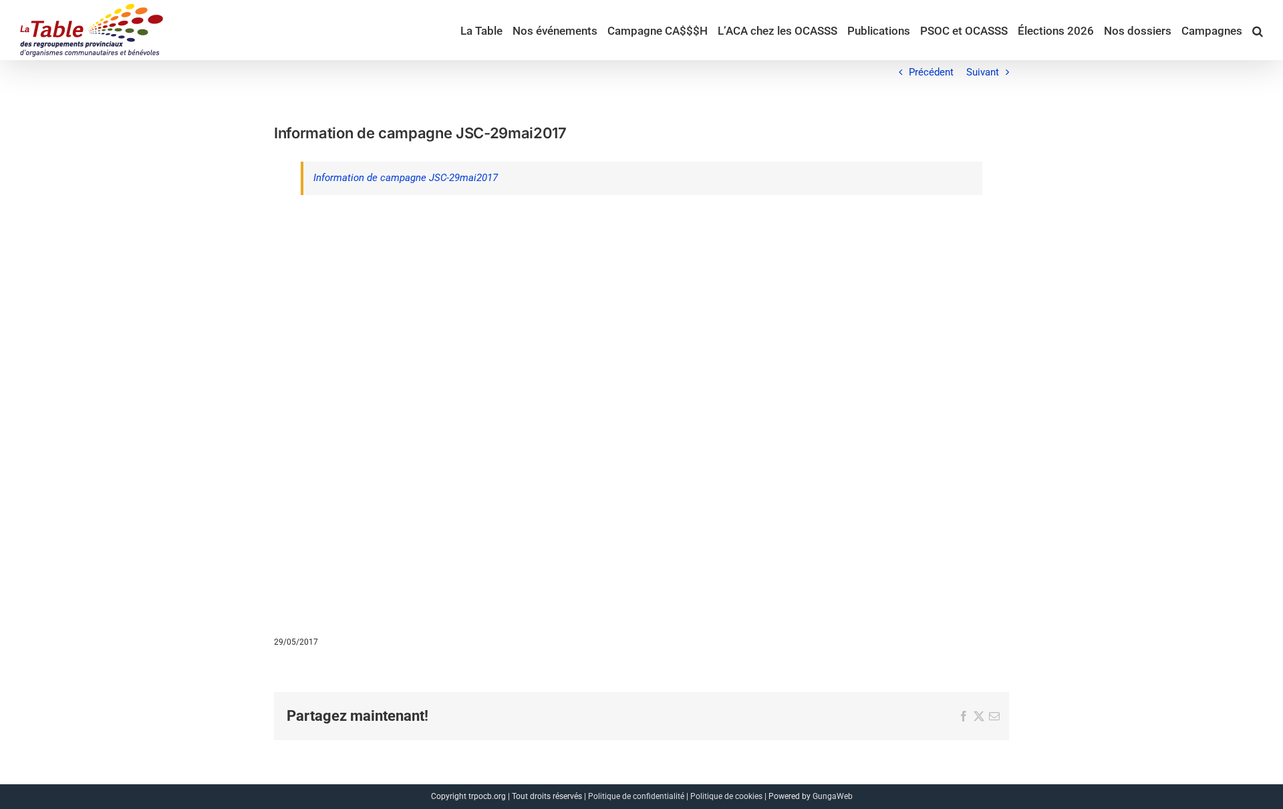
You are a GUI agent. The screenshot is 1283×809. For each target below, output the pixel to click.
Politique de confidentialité (636, 796)
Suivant (982, 72)
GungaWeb (833, 796)
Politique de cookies (726, 796)
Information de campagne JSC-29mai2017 (405, 178)
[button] (1257, 30)
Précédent (931, 72)
